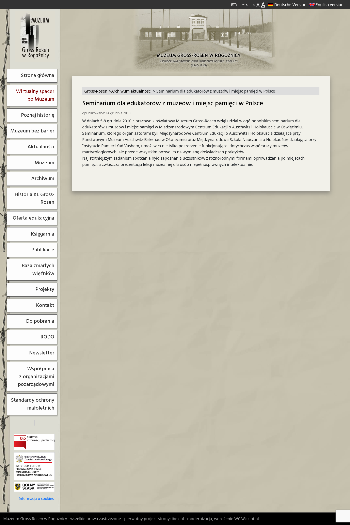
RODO (47, 336)
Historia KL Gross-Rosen (34, 198)
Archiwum (42, 178)
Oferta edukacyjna (33, 218)
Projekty (44, 289)
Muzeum (44, 162)
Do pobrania (40, 321)
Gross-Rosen (35, 36)
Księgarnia (42, 234)
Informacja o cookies (36, 498)
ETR (234, 4)
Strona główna (37, 75)
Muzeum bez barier (32, 130)
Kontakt (45, 305)
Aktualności (41, 146)
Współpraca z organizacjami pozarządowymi (36, 376)
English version (330, 4)
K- (247, 4)
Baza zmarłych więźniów (38, 269)
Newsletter (41, 352)
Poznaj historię (37, 115)
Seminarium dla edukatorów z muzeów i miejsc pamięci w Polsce (172, 103)
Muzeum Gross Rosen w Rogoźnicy (35, 518)
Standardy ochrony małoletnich (32, 404)
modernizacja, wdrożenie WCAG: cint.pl (223, 518)
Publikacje (42, 249)
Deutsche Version (290, 4)
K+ (243, 4)
